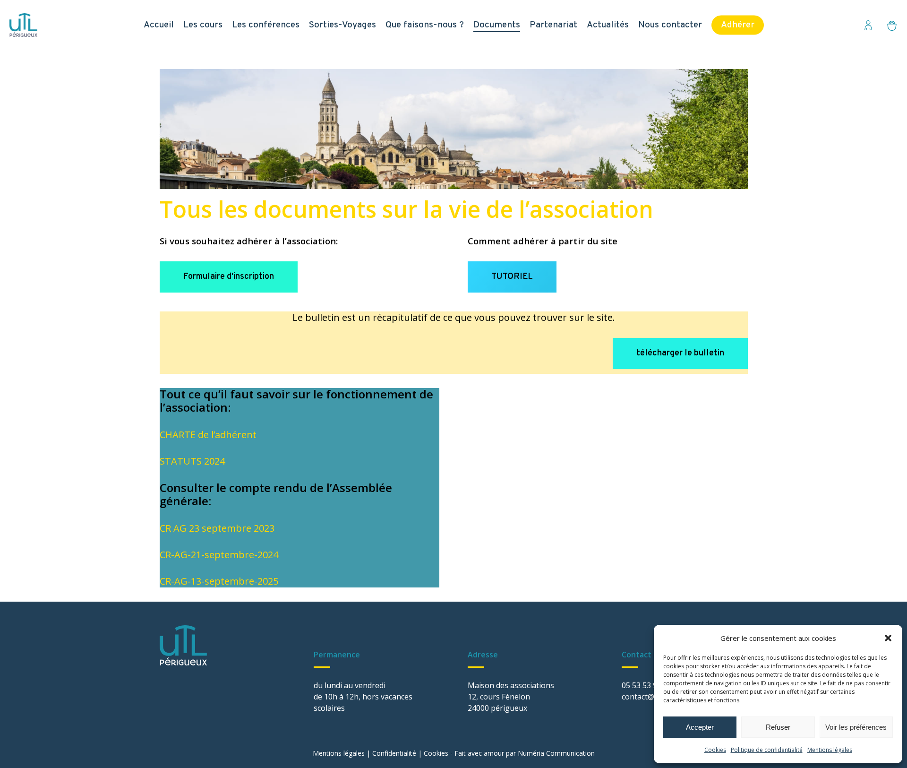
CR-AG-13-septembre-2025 (219, 581)
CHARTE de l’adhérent (208, 434)
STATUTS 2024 (192, 461)
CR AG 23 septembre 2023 (217, 528)
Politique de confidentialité (767, 750)
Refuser (778, 727)
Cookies (715, 750)
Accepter (700, 727)
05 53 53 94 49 (647, 685)
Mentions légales (829, 750)
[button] (888, 638)
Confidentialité (394, 753)
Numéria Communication (556, 753)
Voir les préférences (856, 727)
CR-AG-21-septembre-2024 (219, 554)
